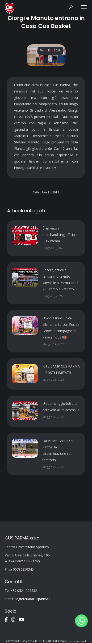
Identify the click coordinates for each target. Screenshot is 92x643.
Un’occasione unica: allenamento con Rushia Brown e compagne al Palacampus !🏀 (60, 327)
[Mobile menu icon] (84, 7)
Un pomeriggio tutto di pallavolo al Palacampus (60, 406)
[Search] (70, 7)
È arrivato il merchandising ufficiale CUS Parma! (59, 234)
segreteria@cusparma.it (33, 599)
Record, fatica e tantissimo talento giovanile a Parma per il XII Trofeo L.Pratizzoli (60, 279)
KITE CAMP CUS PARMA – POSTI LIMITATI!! (61, 369)
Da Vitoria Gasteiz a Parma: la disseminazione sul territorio (57, 450)
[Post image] (25, 235)
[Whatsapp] (81, 620)
